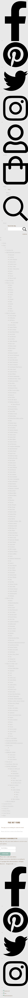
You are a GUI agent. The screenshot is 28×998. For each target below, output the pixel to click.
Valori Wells (12, 586)
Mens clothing (15, 799)
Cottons (11, 682)
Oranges (11, 299)
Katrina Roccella (13, 458)
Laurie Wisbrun (13, 467)
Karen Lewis (12, 453)
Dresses (17, 792)
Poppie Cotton (12, 511)
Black (10, 285)
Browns (11, 289)
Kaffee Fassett (12, 451)
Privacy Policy (6, 810)
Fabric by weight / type (11, 663)
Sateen (11, 724)
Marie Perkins (12, 483)
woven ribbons (13, 759)
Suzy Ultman (12, 570)
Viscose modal (12, 729)
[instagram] (15, 122)
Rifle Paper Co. (13, 528)
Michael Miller (12, 495)
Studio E (11, 563)
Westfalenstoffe (13, 593)
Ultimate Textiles (13, 584)
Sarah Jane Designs (14, 539)
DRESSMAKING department (13, 252)
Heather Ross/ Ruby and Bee (16, 418)
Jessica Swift (12, 437)
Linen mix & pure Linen (15, 715)
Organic (11, 717)
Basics (10, 600)
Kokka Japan (12, 462)
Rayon (11, 271)
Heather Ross (12, 416)
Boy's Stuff (12, 607)
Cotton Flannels (13, 259)
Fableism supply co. (14, 402)
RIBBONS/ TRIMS (10, 752)
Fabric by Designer (10, 313)
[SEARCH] (24, 229)
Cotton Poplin (12, 680)
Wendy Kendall (13, 591)
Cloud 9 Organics (13, 364)
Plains (10, 635)
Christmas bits (9, 250)
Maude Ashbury (13, 486)
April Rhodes (12, 336)
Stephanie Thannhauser (15, 558)
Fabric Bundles (10, 280)
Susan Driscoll (12, 565)
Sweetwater (12, 572)
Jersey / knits (12, 266)
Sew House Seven (16, 782)
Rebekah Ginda (13, 525)
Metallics (11, 633)
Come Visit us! (6, 813)
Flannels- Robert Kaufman (15, 698)
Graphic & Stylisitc (14, 621)
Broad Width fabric (14, 668)
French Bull (15, 322)
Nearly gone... (9, 745)
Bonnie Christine (13, 353)
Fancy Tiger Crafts (16, 780)
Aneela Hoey (12, 325)
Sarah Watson (12, 542)
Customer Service (7, 803)
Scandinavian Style (14, 645)
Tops (17, 796)
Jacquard (11, 705)
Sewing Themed (13, 647)
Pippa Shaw (12, 509)
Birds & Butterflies (13, 603)
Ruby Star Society (13, 535)
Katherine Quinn (13, 455)
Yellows (11, 310)
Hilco (10, 420)
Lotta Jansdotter (13, 476)
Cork (10, 675)
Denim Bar (12, 687)
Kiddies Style (12, 624)
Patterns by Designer (14, 775)
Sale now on (9, 761)
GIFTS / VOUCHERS (11, 738)
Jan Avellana (12, 427)
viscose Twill (12, 731)
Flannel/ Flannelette (14, 696)
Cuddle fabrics (12, 684)
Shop (4, 245)
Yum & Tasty (12, 661)
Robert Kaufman (13, 532)
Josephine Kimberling (14, 446)
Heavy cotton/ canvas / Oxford (16, 701)
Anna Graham (12, 329)
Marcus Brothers (13, 481)
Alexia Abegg (12, 315)
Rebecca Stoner (13, 523)
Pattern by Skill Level (14, 768)
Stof (10, 560)
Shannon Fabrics (13, 551)
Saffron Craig (12, 537)
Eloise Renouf (12, 392)
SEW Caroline (12, 549)
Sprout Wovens (16, 404)
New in (8, 750)
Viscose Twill (12, 278)
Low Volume (12, 631)
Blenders (11, 605)
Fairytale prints (13, 614)
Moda (10, 497)
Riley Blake (12, 530)
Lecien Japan (12, 472)
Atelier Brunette (13, 341)
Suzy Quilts (12, 567)
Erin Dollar (12, 397)
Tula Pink (11, 581)
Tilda (10, 579)
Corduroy (11, 257)
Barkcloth (11, 254)
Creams (11, 292)
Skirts (17, 794)
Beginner (14, 771)
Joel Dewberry (12, 444)
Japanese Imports (13, 430)
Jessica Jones (12, 434)
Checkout (8, 195)
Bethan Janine (12, 346)
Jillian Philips (12, 439)
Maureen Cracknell (14, 488)
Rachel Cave (12, 516)
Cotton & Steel (12, 371)
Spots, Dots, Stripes (14, 654)
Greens (11, 294)
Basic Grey (12, 343)
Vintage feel (12, 659)
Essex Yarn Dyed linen (14, 694)
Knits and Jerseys (13, 710)
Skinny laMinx (12, 553)
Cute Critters (12, 612)
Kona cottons (12, 465)
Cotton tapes (12, 754)
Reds (10, 306)
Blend (10, 350)
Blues (10, 287)
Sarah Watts (12, 544)
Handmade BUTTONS (11, 740)
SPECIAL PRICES (10, 801)
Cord (10, 673)
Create (14, 863)
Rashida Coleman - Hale (15, 521)
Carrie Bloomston (13, 360)
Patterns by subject (13, 785)
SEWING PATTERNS (11, 766)
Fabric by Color (10, 282)
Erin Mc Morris (13, 399)
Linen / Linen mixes (14, 268)
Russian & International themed (17, 642)
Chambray (11, 670)
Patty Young (12, 507)
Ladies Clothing (16, 789)
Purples (11, 303)
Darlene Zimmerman (14, 376)
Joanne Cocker (13, 441)
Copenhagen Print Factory (15, 367)
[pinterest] (15, 67)
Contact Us (5, 808)
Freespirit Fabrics (13, 409)
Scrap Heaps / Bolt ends (12, 764)
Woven (11, 736)
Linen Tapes (12, 757)
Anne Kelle (12, 334)
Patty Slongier (12, 504)
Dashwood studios (13, 381)
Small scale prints (13, 649)
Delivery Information (8, 806)
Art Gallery (12, 339)
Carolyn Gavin (12, 357)
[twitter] (15, 92)
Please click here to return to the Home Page (12, 831)
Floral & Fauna (13, 617)
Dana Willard (12, 374)
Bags (13, 787)
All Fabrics (12, 320)
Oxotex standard (13, 719)
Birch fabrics (12, 348)
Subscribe (5, 853)
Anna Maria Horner (14, 332)
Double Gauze (12, 264)
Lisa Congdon (12, 474)
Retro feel (11, 640)
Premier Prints (12, 514)
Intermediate (15, 773)
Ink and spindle (13, 425)
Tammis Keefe (12, 574)
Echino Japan (12, 385)
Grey (10, 296)
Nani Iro (11, 502)
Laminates (11, 712)
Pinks (10, 301)
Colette (14, 778)
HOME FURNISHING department (14, 743)
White (10, 308)
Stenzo (11, 556)
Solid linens (12, 652)
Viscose (11, 275)
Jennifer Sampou (13, 432)
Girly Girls (11, 619)
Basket (7, 192)
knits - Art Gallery (13, 708)
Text (10, 656)
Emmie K (11, 395)
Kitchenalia (12, 626)
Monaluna (11, 500)
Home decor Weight (14, 703)
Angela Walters (13, 327)
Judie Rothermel (13, 448)
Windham (11, 595)
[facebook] (15, 40)
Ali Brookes (12, 317)
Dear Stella (12, 383)
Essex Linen (12, 691)
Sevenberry (12, 546)
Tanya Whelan (12, 577)
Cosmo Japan (12, 369)
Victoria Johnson (13, 588)
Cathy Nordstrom (13, 362)
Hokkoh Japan (12, 423)
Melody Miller (12, 493)
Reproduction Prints (14, 638)
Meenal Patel (12, 490)
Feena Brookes (13, 406)
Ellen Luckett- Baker (14, 390)
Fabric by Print (9, 598)
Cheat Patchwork (13, 610)
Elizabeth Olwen (13, 388)
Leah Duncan (12, 469)
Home (4, 243)
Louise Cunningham (14, 479)
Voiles (10, 733)
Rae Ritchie (12, 518)
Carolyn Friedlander (14, 355)
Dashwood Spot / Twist (15, 378)
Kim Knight (12, 460)
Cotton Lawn (12, 261)
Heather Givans (13, 413)
